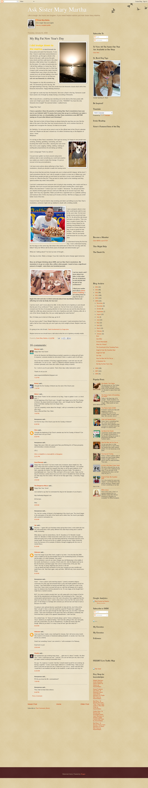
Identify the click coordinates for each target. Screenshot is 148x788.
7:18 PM (36, 388)
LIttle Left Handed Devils (108, 419)
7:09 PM (36, 681)
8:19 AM (36, 546)
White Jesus (105, 490)
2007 (96, 371)
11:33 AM (37, 671)
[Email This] (62, 338)
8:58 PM (36, 436)
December (100, 303)
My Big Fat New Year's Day (104, 364)
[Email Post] (58, 338)
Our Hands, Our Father (108, 383)
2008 (96, 368)
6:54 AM (36, 519)
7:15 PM (36, 377)
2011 (96, 295)
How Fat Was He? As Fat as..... (105, 358)
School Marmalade (101, 341)
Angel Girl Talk (100, 353)
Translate (107, 115)
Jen (35, 525)
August (99, 314)
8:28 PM (36, 424)
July (98, 317)
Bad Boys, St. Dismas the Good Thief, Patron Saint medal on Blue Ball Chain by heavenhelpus (98, 705)
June (98, 320)
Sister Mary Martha (43, 20)
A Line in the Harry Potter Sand (110, 465)
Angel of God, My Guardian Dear (105, 350)
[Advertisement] (108, 516)
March (99, 328)
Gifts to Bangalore (57, 454)
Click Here (96, 52)
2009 (96, 301)
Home (58, 704)
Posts (97, 37)
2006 (96, 374)
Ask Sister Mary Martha (57, 9)
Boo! (97, 336)
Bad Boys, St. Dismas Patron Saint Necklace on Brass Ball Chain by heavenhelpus (99, 726)
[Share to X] (66, 338)
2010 (96, 298)
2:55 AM (36, 480)
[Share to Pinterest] (70, 338)
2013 (96, 290)
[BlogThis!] (64, 338)
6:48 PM (36, 692)
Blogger (83, 774)
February (99, 331)
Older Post (85, 704)
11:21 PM (37, 456)
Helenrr (36, 394)
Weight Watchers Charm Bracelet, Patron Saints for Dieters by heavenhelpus (98, 683)
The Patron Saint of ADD (108, 408)
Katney (36, 383)
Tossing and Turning (107, 454)
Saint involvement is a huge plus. (58, 329)
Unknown (37, 552)
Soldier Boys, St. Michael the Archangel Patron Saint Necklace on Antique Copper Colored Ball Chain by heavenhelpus (98, 716)
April (98, 325)
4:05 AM (36, 505)
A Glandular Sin (100, 361)
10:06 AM (37, 647)
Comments (98, 40)
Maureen (37, 349)
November (100, 306)
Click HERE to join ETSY (100, 240)
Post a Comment (37, 696)
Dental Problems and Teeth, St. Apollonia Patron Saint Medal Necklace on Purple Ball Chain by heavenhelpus (99, 693)
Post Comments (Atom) (43, 708)
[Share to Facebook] (68, 338)
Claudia (36, 653)
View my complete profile (43, 25)
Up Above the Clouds (107, 431)
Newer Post (32, 704)
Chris (36, 430)
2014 (96, 287)
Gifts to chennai (46, 454)
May (98, 322)
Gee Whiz (99, 339)
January (99, 334)
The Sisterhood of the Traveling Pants (107, 347)
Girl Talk (98, 355)
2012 (96, 292)
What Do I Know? (101, 344)
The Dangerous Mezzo (41, 485)
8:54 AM (36, 626)
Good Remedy (38, 462)
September (100, 311)
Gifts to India (38, 454)
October (99, 309)
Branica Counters (101, 603)
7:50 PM (36, 413)
